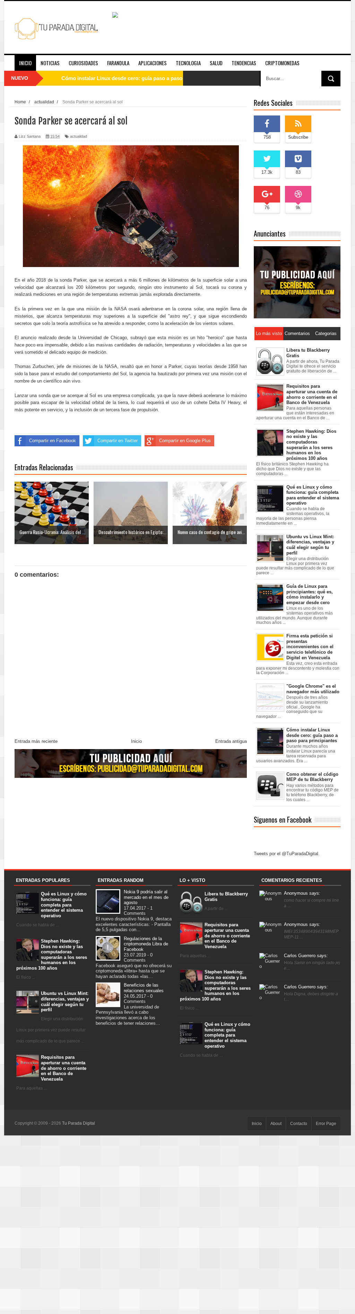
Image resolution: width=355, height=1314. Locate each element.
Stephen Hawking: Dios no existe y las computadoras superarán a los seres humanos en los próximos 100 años (51, 954)
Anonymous (302, 893)
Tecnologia (188, 63)
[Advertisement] (177, 1224)
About (276, 1123)
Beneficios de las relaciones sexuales (144, 987)
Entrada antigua (231, 741)
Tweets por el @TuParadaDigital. (287, 853)
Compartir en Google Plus (185, 440)
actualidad (78, 136)
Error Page (326, 1123)
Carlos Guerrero (306, 955)
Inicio (25, 63)
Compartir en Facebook (52, 440)
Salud (216, 63)
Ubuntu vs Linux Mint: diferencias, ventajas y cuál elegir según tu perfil (65, 1001)
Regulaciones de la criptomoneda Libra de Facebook (146, 944)
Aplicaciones (152, 63)
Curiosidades (83, 63)
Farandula (118, 63)
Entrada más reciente (36, 741)
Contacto (298, 1123)
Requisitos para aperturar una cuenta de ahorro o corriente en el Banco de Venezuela (63, 1068)
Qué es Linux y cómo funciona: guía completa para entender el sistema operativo (64, 904)
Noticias (50, 63)
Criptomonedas (282, 63)
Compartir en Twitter (117, 440)
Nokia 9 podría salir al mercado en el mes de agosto (146, 897)
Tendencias (244, 63)
